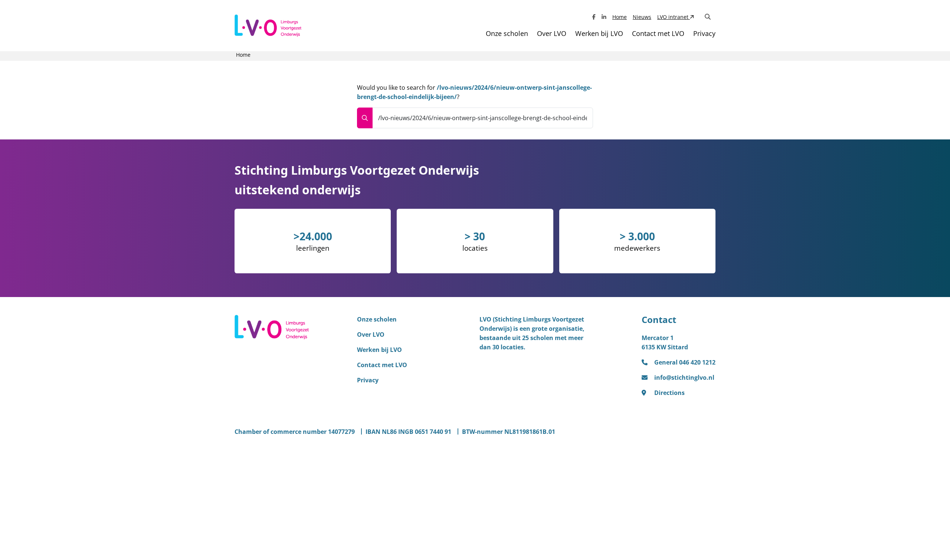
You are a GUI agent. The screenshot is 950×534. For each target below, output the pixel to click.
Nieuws (642, 16)
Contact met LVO (658, 33)
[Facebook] (594, 16)
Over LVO (551, 33)
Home (619, 16)
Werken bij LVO (599, 33)
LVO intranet (673, 16)
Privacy (704, 33)
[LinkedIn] (604, 16)
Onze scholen (507, 33)
